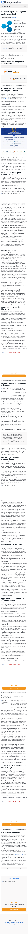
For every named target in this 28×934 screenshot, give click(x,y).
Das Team (17, 924)
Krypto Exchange (19, 854)
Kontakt (17, 922)
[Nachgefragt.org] (14, 2)
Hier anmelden (14, 376)
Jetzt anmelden (14, 909)
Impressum (7, 922)
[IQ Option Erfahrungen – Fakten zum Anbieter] (8, 72)
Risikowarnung (11, 924)
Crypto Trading (6, 98)
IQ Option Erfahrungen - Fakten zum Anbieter (14, 348)
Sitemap (21, 922)
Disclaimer (12, 922)
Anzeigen (14, 17)
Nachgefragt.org (6, 6)
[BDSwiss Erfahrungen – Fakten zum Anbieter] (8, 79)
